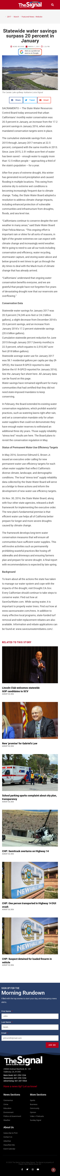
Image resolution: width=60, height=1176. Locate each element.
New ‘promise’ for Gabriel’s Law (20, 743)
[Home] (3, 16)
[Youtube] (38, 1169)
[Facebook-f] (22, 1169)
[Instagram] (33, 1169)
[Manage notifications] (53, 1170)
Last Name (6, 1022)
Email (4, 1033)
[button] (7, 4)
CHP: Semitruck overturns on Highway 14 (25, 851)
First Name (6, 1011)
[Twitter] (27, 1169)
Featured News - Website (32, 16)
